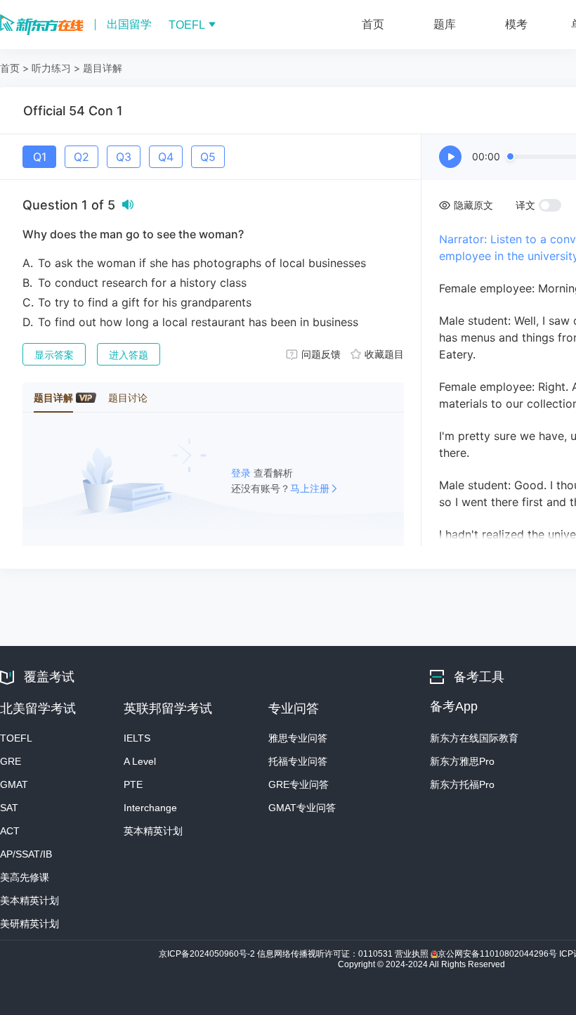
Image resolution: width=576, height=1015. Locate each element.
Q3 (123, 157)
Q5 (208, 157)
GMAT (14, 784)
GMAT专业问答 (302, 807)
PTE (133, 784)
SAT (9, 807)
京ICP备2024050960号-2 (208, 954)
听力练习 (51, 68)
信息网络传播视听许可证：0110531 (326, 954)
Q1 (39, 157)
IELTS (137, 738)
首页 (10, 68)
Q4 (166, 157)
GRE (10, 761)
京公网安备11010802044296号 (498, 954)
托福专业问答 (297, 761)
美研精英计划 (29, 923)
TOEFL (16, 738)
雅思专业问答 (297, 738)
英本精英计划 (153, 830)
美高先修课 (24, 877)
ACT (10, 830)
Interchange (150, 807)
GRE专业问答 (298, 784)
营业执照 (413, 954)
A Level (140, 761)
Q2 (81, 157)
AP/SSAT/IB (26, 854)
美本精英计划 (29, 900)
